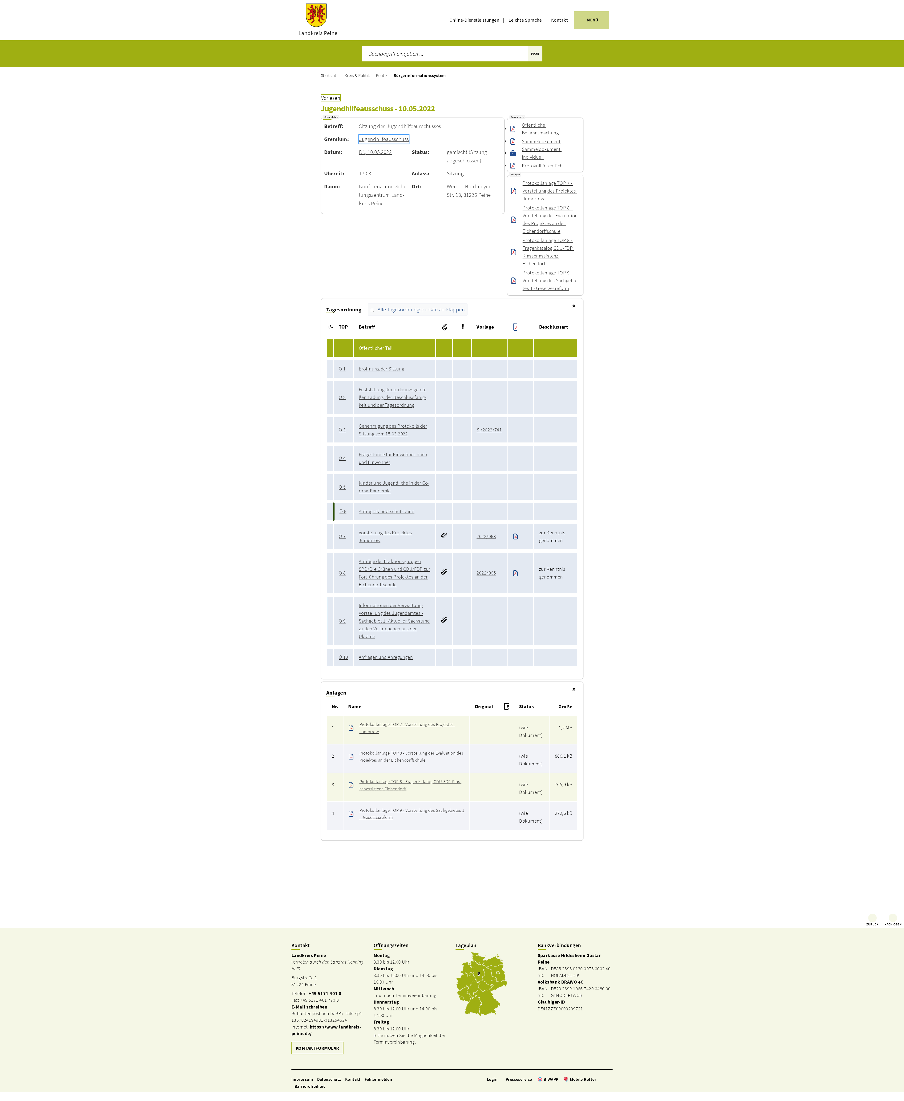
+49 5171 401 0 (325, 993)
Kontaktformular (317, 1048)
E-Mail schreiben (309, 1007)
